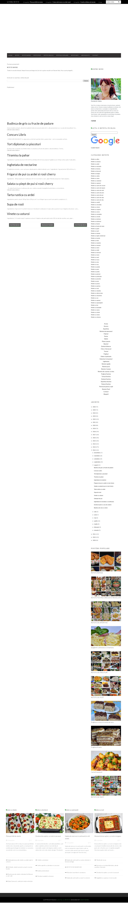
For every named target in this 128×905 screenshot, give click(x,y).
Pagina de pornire (47, 225)
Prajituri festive (106, 374)
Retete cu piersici (95, 274)
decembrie (97, 452)
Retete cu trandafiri (96, 307)
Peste (106, 336)
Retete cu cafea (95, 176)
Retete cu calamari (96, 181)
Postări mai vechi (80, 225)
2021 (94, 422)
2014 (94, 444)
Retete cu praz (95, 281)
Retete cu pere (95, 269)
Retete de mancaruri (106, 331)
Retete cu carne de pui (97, 195)
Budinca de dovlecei (43, 871)
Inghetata (106, 361)
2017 (94, 434)
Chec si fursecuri (106, 349)
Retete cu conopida (96, 214)
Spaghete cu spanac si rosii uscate (106, 878)
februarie (96, 527)
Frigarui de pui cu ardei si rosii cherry (31, 174)
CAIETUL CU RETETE (64, 12)
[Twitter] (92, 121)
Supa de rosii (15, 204)
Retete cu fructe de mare (97, 226)
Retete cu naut (95, 257)
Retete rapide (26, 55)
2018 (94, 431)
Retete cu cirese (95, 207)
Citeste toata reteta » (13, 129)
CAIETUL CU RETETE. (64, 900)
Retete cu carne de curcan (98, 185)
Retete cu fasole (95, 224)
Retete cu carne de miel (97, 190)
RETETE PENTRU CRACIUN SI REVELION (106, 598)
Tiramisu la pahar (18, 155)
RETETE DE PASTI (97, 797)
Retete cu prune (95, 283)
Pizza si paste (106, 341)
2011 (94, 534)
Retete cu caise (95, 178)
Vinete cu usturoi (18, 214)
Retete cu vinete (95, 312)
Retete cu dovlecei (96, 221)
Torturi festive (106, 376)
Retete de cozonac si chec (106, 371)
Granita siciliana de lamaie (87, 2)
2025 (94, 410)
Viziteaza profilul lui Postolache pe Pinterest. (95, 885)
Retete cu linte (95, 240)
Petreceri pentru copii (106, 386)
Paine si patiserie (106, 356)
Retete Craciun (49, 55)
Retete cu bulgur (95, 173)
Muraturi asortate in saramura (76, 872)
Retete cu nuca (95, 259)
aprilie (96, 521)
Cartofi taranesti (96, 772)
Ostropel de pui (98, 498)
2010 (94, 537)
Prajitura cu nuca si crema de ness (102, 722)
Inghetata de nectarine (22, 164)
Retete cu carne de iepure (98, 188)
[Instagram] (93, 121)
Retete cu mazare (96, 245)
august (96, 465)
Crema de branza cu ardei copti (61, 2)
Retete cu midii (95, 250)
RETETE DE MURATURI (74, 867)
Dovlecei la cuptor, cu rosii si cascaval (48, 836)
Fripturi (106, 334)
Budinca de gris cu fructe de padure (30, 123)
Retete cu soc (94, 298)
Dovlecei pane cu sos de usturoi (102, 504)
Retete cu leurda (95, 238)
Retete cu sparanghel (97, 303)
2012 (94, 450)
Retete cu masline (96, 243)
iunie (95, 515)
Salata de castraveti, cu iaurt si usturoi (78, 878)
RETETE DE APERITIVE (99, 623)
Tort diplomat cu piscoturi (24, 144)
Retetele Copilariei (62, 55)
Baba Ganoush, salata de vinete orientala (20, 881)
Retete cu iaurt (95, 231)
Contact (95, 55)
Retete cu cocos (95, 212)
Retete (17, 55)
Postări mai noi (15, 225)
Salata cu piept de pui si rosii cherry (30, 183)
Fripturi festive (106, 384)
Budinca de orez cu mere (101, 508)
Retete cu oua (95, 264)
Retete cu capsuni (96, 183)
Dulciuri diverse (106, 346)
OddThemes (84, 900)
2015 (94, 441)
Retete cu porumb (96, 279)
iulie (95, 511)
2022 (94, 419)
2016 (94, 437)
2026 (94, 407)
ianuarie (96, 530)
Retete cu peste (95, 271)
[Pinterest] (95, 121)
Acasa (10, 55)
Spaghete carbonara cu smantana (102, 647)
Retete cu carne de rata (97, 197)
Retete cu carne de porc (97, 192)
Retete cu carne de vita (97, 200)
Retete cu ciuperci (96, 209)
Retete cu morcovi (96, 252)
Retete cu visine (95, 314)
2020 (94, 425)
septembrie (97, 462)
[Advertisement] (64, 36)
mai (95, 518)
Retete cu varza (95, 310)
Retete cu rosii (95, 288)
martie (96, 524)
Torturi (106, 351)
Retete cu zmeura (96, 317)
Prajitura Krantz (96, 747)
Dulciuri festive (106, 379)
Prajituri (106, 354)
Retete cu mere (95, 248)
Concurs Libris (16, 134)
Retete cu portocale (96, 276)
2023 (94, 416)
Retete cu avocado (96, 166)
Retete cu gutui (95, 228)
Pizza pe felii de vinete (36, 2)
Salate (106, 339)
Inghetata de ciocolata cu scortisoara (104, 501)
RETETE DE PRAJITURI (99, 672)
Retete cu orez (95, 262)
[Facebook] (91, 121)
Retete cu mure (95, 255)
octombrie (97, 459)
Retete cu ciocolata (96, 204)
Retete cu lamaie (95, 233)
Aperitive (106, 329)
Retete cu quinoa (95, 286)
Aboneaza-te (85, 55)
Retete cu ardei (95, 164)
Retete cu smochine (96, 295)
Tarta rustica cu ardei (20, 195)
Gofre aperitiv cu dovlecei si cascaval (48, 865)
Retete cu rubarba (96, 291)
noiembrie (97, 456)
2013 (94, 447)
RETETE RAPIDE (12, 67)
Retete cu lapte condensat (98, 236)
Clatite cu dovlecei (42, 860)
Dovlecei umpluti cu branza (45, 876)
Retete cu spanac (95, 300)
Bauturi (106, 344)
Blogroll (106, 394)
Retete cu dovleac (96, 219)
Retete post (37, 55)
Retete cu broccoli (96, 171)
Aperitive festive (106, 381)
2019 (94, 428)
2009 (94, 540)
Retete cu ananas (96, 161)
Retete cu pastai (95, 267)
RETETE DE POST (97, 697)
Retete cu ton (94, 305)
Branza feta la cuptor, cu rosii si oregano (107, 836)
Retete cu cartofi (95, 202)
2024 (94, 413)
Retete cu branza (95, 169)
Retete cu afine (95, 159)
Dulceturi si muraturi (106, 359)
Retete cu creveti (95, 216)
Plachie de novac (101, 860)
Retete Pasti (74, 55)
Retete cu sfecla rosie (97, 293)
